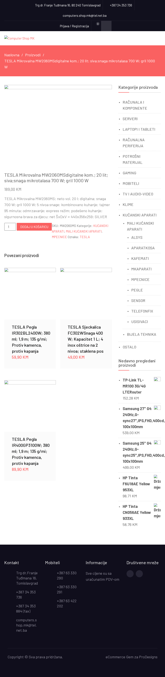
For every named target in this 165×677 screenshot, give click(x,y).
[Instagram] (139, 573)
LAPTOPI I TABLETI (139, 129)
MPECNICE (59, 237)
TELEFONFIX (142, 311)
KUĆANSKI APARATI (140, 215)
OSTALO (129, 347)
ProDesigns (148, 656)
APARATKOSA (143, 247)
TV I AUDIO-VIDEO (138, 193)
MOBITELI (131, 183)
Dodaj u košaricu (34, 227)
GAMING (129, 172)
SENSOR (138, 300)
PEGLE (137, 290)
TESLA (85, 237)
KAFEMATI (140, 258)
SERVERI (130, 118)
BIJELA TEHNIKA (141, 334)
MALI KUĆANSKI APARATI (84, 231)
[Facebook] (130, 573)
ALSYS (136, 237)
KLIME (128, 204)
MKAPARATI (141, 269)
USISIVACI (139, 321)
